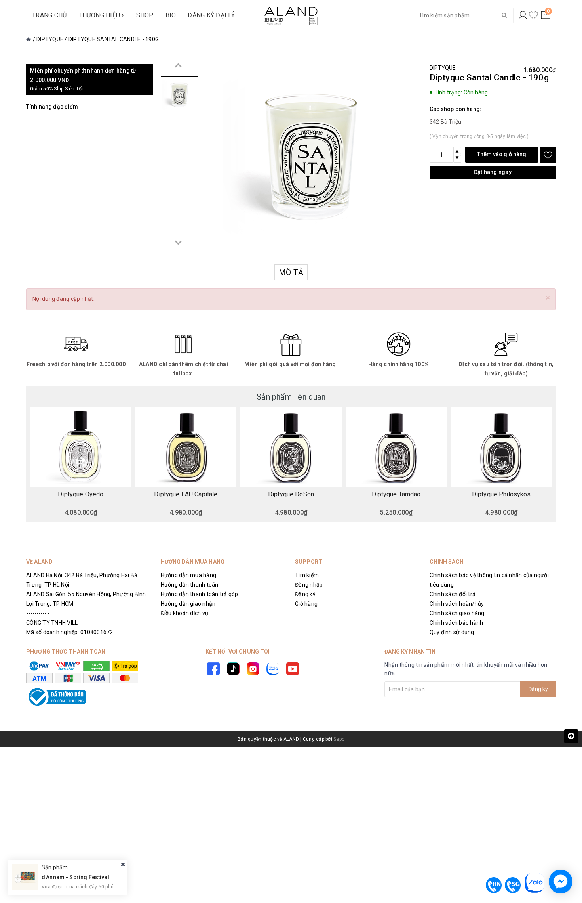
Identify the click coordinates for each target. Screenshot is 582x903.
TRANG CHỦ (49, 15)
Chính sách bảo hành (456, 623)
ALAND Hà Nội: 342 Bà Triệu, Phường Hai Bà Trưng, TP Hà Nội (81, 580)
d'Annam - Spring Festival (75, 877)
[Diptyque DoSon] (291, 447)
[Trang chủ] (28, 39)
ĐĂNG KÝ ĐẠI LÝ (211, 15)
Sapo (338, 739)
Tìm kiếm (307, 575)
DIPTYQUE (443, 68)
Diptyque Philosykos (501, 494)
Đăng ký (305, 594)
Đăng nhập (309, 585)
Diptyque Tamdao (396, 494)
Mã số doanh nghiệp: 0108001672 (69, 632)
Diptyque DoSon (291, 494)
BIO (170, 15)
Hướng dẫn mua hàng (189, 575)
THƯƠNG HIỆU (100, 15)
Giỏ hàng (306, 604)
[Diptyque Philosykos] (501, 447)
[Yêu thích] (533, 15)
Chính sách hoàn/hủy (457, 604)
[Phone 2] (513, 885)
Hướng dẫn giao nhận (188, 604)
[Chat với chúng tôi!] (560, 881)
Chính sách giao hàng (457, 613)
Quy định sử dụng (452, 632)
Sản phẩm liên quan (291, 397)
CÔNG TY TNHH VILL (52, 623)
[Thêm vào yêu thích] (548, 154)
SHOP (145, 15)
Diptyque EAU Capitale (185, 494)
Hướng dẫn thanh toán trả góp (199, 594)
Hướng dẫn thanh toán (190, 585)
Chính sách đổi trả (453, 594)
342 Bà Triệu (446, 122)
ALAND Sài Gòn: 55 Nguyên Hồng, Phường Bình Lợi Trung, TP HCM (86, 599)
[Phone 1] (494, 885)
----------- (37, 613)
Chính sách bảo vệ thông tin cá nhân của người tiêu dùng (489, 580)
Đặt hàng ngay (493, 172)
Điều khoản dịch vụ (185, 613)
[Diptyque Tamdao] (396, 447)
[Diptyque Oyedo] (80, 447)
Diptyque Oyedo (80, 494)
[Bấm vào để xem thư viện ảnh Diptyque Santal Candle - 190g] (311, 157)
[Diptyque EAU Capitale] (186, 447)
